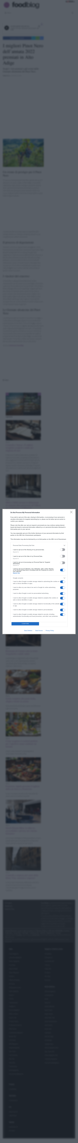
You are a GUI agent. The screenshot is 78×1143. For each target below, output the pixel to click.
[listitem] (39, 545)
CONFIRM (25, 623)
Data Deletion (28, 630)
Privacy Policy (50, 630)
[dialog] (39, 571)
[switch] (62, 549)
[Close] (72, 512)
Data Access (39, 630)
